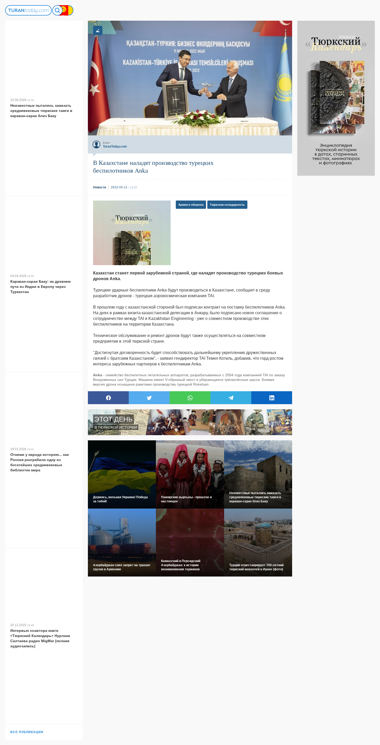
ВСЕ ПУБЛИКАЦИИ (26, 732)
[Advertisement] (336, 253)
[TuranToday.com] (28, 10)
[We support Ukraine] (68, 10)
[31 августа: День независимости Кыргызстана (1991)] (63, 10)
